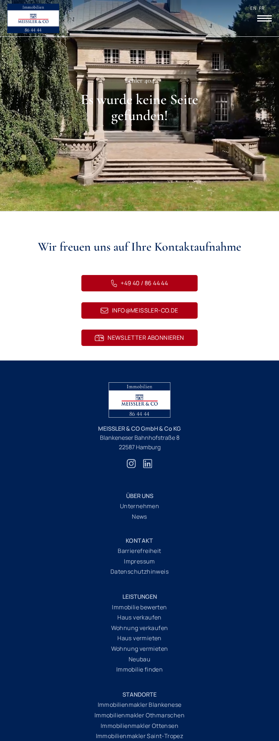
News (139, 517)
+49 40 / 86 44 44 (144, 283)
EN (253, 8)
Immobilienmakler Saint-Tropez (139, 736)
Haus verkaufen (139, 617)
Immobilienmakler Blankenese (140, 705)
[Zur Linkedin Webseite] (147, 467)
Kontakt (139, 541)
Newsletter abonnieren (146, 338)
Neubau (139, 659)
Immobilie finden (139, 669)
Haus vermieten (139, 638)
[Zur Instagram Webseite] (131, 467)
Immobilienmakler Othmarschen (139, 715)
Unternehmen (139, 506)
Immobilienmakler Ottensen (139, 726)
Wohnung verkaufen (139, 628)
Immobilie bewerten (139, 607)
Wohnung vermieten (139, 649)
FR (261, 8)
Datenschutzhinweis (139, 571)
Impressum (139, 561)
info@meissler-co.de (145, 310)
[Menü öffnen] (264, 18)
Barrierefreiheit (139, 551)
